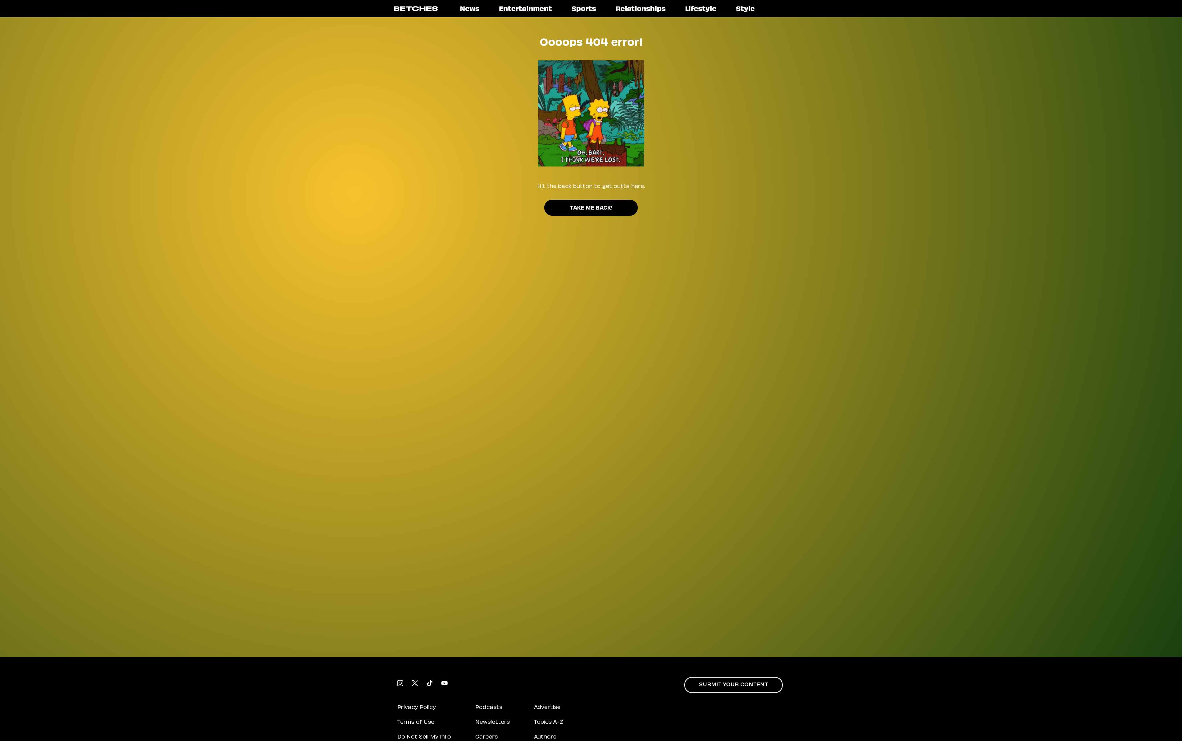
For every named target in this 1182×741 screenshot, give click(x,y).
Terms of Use (415, 722)
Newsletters (492, 722)
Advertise (547, 707)
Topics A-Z (548, 722)
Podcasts (488, 707)
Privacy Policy (416, 707)
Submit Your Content (733, 685)
